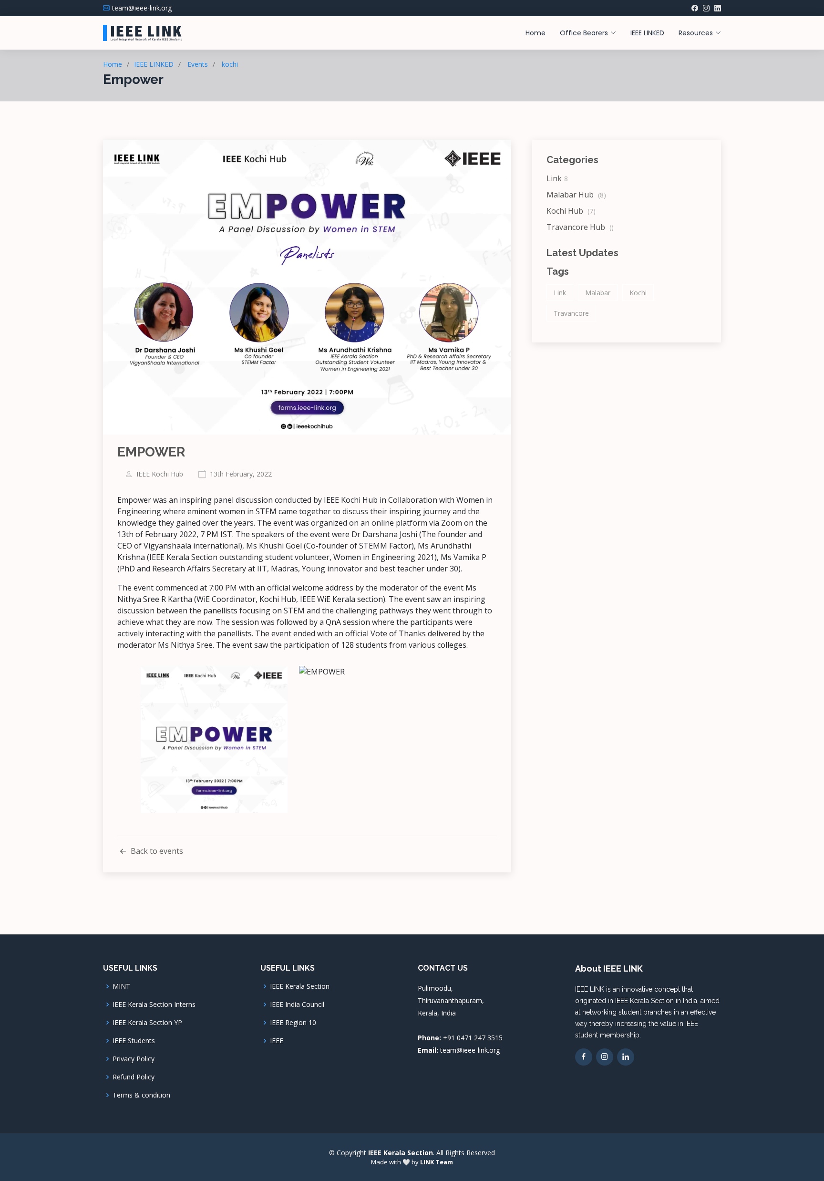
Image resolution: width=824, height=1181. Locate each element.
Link (557, 178)
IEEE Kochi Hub (159, 474)
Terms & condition (141, 1095)
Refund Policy (133, 1077)
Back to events (156, 851)
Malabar (597, 292)
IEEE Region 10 (293, 1022)
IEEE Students (134, 1040)
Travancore (571, 313)
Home (535, 33)
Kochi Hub (571, 211)
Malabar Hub (576, 194)
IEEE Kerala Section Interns (154, 1004)
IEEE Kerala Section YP (147, 1022)
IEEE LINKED (647, 33)
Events (197, 64)
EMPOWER (151, 452)
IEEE (276, 1040)
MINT (121, 986)
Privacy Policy (133, 1059)
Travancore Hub (580, 227)
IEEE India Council (297, 1004)
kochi (230, 64)
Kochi (638, 292)
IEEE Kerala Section (300, 986)
